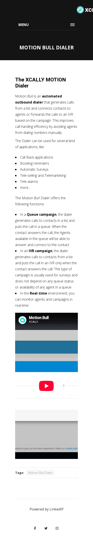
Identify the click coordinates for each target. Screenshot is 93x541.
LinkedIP (57, 509)
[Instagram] (57, 528)
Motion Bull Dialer (40, 473)
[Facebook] (35, 528)
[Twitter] (46, 528)
